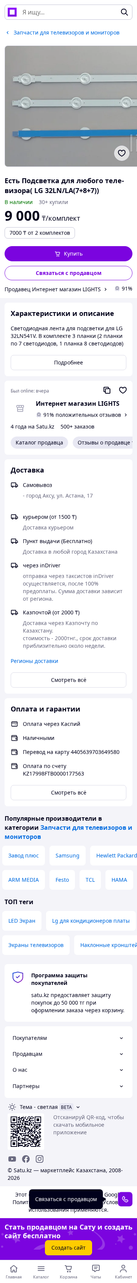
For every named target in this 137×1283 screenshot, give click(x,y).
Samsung (68, 855)
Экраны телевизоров (36, 945)
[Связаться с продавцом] (125, 1199)
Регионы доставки (34, 660)
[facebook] (25, 1159)
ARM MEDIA (23, 879)
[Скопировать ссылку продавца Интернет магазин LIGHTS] (106, 390)
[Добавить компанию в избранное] (122, 390)
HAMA (119, 879)
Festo (62, 879)
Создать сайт (68, 1247)
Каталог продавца (39, 442)
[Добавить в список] (121, 153)
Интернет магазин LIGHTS (77, 403)
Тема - (39, 1106)
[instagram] (39, 1159)
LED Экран (21, 920)
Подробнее (68, 362)
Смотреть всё (68, 679)
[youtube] (12, 1159)
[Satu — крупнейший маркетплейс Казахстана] (12, 12)
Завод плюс (23, 855)
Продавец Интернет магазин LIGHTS (53, 289)
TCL (90, 879)
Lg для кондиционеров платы (91, 920)
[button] (68, 253)
